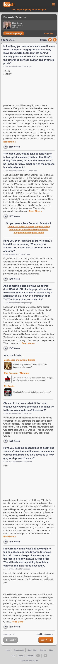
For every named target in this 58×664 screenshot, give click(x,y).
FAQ (13, 655)
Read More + (9, 141)
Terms (20, 655)
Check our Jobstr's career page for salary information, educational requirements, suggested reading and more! (29, 229)
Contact (30, 655)
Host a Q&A (32, 650)
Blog (51, 650)
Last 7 (12, 639)
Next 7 (43, 639)
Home (8, 650)
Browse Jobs (19, 650)
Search (43, 650)
